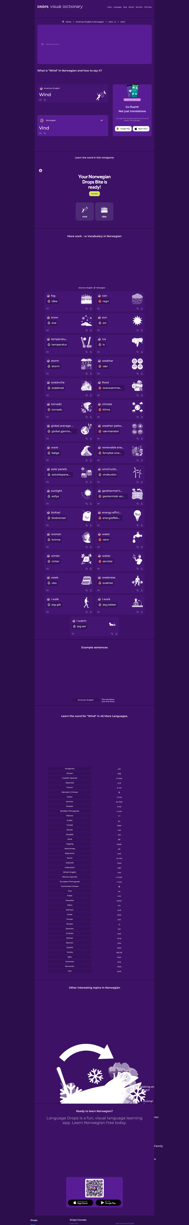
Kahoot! (131, 7)
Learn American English (124, 1223)
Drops (109, 7)
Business (139, 7)
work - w (112, 22)
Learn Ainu (74, 1223)
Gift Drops (148, 7)
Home (68, 22)
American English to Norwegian (90, 22)
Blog (125, 7)
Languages (117, 7)
